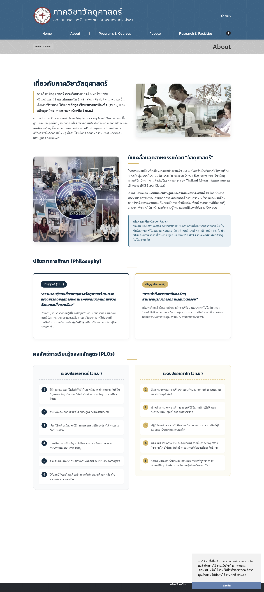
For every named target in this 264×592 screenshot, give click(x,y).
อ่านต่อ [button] (241, 574)
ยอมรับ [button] (227, 585)
